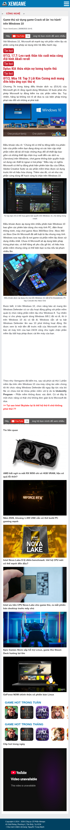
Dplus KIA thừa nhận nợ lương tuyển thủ (30, 68)
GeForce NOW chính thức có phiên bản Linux (28, 694)
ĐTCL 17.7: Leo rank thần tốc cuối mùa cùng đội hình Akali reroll (33, 57)
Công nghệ (13, 13)
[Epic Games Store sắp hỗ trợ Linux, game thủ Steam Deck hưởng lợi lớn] (35, 629)
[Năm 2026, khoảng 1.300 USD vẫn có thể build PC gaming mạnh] (35, 498)
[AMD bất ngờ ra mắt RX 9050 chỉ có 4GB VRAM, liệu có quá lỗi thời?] (35, 453)
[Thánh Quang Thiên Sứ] (57, 712)
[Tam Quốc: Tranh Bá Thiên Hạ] (11, 712)
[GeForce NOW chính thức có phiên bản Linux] (35, 674)
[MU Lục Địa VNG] (42, 712)
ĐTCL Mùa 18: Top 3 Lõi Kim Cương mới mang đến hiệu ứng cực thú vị (33, 80)
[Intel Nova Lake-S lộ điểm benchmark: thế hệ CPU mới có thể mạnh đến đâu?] (35, 541)
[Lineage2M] (26, 712)
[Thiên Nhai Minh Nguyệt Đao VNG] (57, 734)
